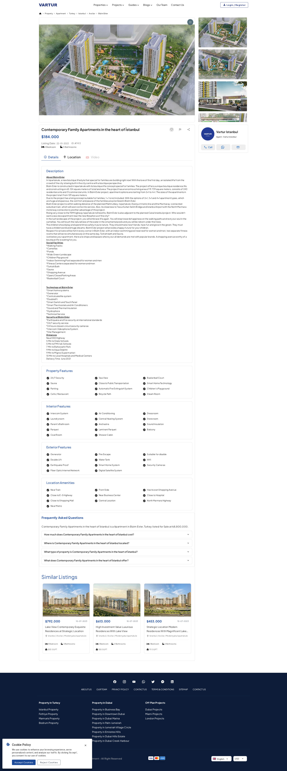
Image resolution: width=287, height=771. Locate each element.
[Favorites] (171, 129)
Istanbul (82, 13)
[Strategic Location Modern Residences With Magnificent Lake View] (167, 615)
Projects (117, 4)
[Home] (40, 13)
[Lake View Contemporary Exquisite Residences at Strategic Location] (66, 615)
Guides (132, 4)
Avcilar (92, 13)
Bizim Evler (103, 13)
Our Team (162, 4)
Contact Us (177, 4)
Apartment (61, 13)
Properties (100, 4)
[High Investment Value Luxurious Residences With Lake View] (116, 615)
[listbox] (143, 689)
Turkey (72, 13)
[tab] (51, 157)
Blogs (146, 4)
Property (49, 13)
